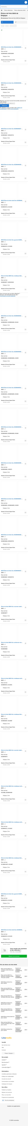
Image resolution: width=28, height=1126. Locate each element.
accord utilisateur (14, 108)
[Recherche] (25, 6)
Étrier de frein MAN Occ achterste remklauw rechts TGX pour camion (7, 976)
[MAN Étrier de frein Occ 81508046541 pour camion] (14, 378)
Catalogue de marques (7, 1083)
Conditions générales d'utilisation (9, 1074)
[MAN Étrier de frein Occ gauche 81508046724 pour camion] (14, 230)
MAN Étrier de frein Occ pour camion (6, 982)
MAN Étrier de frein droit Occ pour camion (8, 1017)
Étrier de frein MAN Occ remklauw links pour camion (7, 996)
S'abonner (4, 105)
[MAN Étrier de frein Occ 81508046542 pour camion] (14, 306)
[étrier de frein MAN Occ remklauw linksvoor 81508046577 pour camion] (14, 266)
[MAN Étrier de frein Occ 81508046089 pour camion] (14, 453)
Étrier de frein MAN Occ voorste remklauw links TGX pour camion (7, 1023)
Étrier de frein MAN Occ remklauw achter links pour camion (7, 970)
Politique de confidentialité (8, 1076)
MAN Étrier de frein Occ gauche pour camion (6, 1003)
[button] (26, 2)
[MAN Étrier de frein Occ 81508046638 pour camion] (14, 155)
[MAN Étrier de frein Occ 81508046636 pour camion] (14, 73)
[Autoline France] (9, 2)
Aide (3, 1047)
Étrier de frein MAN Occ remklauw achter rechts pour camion (7, 989)
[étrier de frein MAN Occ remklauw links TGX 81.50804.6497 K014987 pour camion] (14, 848)
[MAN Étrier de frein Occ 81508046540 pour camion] (14, 417)
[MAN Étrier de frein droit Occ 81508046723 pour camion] (14, 191)
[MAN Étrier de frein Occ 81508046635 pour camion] (14, 37)
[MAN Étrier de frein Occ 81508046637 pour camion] (14, 119)
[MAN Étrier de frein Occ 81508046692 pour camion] (14, 342)
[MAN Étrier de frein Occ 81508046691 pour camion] (14, 489)
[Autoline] (2, 10)
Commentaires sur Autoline (8, 1081)
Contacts (4, 1050)
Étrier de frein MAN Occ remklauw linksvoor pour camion (6, 1010)
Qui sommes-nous (6, 1045)
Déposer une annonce (14, 956)
